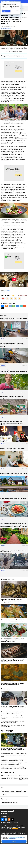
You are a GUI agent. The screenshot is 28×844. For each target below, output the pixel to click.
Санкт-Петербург (5, 791)
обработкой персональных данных (16, 837)
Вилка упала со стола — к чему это (15, 830)
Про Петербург (7, 731)
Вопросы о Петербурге (7, 802)
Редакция (3, 827)
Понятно (14, 841)
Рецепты (4, 794)
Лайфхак (12, 791)
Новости (4, 813)
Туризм (24, 791)
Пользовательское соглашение (7, 826)
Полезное (15, 802)
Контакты (23, 827)
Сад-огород (18, 791)
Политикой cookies (12, 838)
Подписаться (6, 11)
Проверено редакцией (6, 28)
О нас (18, 827)
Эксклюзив (5, 689)
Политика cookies (18, 826)
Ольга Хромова (7, 290)
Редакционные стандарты (11, 827)
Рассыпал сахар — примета (15, 833)
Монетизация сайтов (5, 825)
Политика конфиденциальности (17, 825)
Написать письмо (4, 828)
